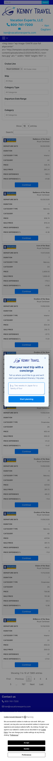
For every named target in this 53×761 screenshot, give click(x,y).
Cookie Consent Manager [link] (12, 717)
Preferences (26, 755)
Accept (26, 743)
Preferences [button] (14, 735)
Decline (26, 749)
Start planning (26, 399)
